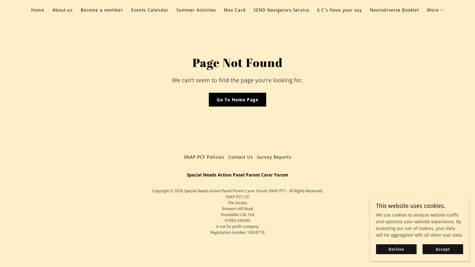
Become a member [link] (102, 10)
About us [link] (62, 10)
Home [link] (38, 10)
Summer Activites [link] (196, 10)
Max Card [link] (235, 10)
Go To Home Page (237, 99)
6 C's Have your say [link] (339, 10)
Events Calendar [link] (149, 10)
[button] (435, 10)
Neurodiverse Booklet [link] (394, 10)
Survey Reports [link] (274, 157)
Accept (443, 249)
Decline (396, 249)
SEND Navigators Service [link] (281, 10)
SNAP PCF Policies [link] (204, 157)
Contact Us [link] (240, 157)
